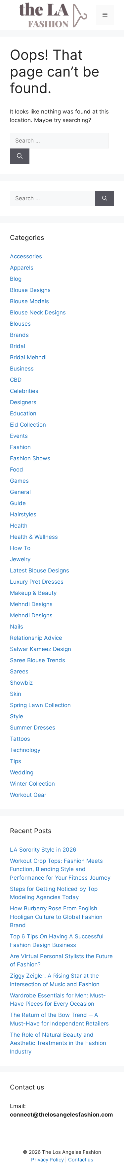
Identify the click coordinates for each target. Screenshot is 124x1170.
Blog (15, 279)
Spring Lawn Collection (40, 705)
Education (23, 413)
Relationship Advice (36, 637)
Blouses (20, 323)
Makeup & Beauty (33, 593)
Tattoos (20, 738)
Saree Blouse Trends (37, 660)
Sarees (19, 671)
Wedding (21, 772)
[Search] (19, 156)
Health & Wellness (34, 537)
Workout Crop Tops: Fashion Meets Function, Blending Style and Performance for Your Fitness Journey (60, 869)
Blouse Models (29, 301)
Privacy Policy (47, 1159)
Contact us (80, 1159)
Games (19, 480)
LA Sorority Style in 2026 (43, 849)
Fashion (20, 447)
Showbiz (21, 682)
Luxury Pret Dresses (36, 581)
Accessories (26, 256)
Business (22, 368)
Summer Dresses (32, 727)
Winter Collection (32, 783)
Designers (23, 402)
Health (18, 525)
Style (16, 716)
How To (20, 548)
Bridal (17, 346)
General (20, 492)
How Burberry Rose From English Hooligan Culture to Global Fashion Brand (56, 916)
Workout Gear (28, 795)
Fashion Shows (30, 458)
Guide (18, 503)
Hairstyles (23, 514)
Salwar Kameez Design (40, 649)
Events (19, 436)
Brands (19, 335)
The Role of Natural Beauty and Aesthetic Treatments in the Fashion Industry (58, 1043)
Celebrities (24, 391)
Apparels (21, 267)
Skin (15, 694)
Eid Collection (28, 424)
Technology (25, 750)
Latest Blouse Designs (39, 570)
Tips (15, 761)
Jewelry (20, 559)
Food (16, 469)
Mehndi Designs (31, 604)
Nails (16, 626)
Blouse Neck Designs (38, 312)
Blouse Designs (30, 290)
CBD (15, 379)
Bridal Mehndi (28, 357)
